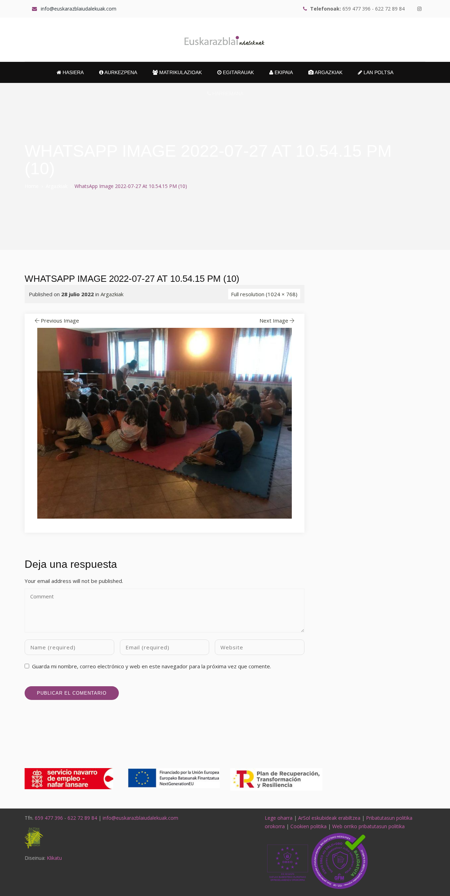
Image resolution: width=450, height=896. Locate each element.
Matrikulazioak (180, 72)
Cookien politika (308, 826)
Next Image (273, 320)
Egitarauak (237, 72)
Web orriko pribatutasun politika (368, 826)
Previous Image (60, 320)
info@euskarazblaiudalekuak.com (140, 817)
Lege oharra (278, 817)
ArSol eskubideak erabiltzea (329, 817)
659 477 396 (49, 817)
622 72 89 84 (82, 817)
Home (32, 186)
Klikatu (54, 858)
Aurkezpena (120, 72)
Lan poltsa (377, 72)
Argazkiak (328, 72)
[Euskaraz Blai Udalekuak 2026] (225, 40)
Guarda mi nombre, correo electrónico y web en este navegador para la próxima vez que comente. (151, 666)
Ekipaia (283, 72)
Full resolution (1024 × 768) (264, 294)
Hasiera (72, 72)
